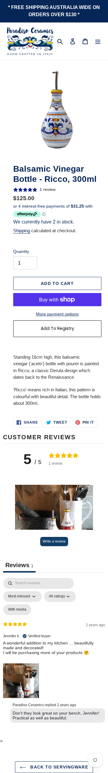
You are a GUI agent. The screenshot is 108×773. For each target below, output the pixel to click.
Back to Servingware (58, 767)
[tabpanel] (54, 652)
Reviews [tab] (19, 565)
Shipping (21, 230)
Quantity (21, 251)
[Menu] (98, 41)
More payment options (57, 314)
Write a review (54, 541)
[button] (54, 507)
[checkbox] (17, 609)
